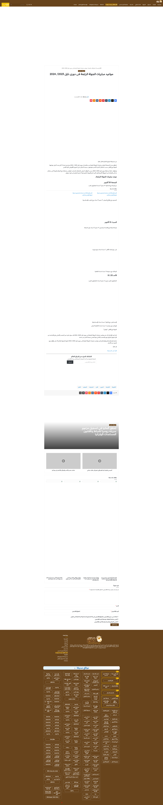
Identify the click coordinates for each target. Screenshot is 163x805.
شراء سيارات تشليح (76, 769)
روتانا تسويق (115, 739)
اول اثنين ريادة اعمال (115, 674)
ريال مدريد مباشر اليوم (56, 674)
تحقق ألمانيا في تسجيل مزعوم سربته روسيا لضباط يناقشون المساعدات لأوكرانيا (99, 431)
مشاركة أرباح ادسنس (123, 4)
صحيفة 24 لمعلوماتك (93, 4)
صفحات (75, 4)
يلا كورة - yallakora (48, 706)
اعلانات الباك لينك (87, 681)
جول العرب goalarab (76, 785)
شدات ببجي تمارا (87, 717)
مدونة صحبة (115, 757)
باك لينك (131, 4)
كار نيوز (106, 729)
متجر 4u (95, 750)
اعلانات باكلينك (72, 699)
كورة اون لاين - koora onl (57, 706)
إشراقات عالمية (91, 68)
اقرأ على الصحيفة (112, 350)
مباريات (91, 387)
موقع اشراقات (115, 701)
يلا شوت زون (57, 779)
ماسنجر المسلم (110, 692)
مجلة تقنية (95, 701)
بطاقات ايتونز (87, 778)
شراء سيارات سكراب (67, 765)
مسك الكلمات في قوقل (115, 711)
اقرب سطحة (67, 760)
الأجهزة (144, 4)
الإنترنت (154, 4)
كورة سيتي (67, 782)
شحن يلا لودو (95, 774)
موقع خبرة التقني (114, 732)
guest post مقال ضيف (67, 674)
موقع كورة (52, 739)
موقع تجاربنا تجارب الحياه (67, 688)
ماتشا (87, 794)
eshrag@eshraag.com (88, 647)
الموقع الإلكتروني (76, 611)
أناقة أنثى (106, 731)
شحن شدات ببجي (95, 769)
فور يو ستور (87, 746)
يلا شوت (76, 704)
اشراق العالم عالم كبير (87, 685)
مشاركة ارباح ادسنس (106, 674)
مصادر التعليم (87, 696)
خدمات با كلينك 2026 (76, 688)
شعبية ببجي (95, 778)
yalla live (52, 682)
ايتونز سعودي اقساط (95, 730)
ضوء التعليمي (115, 698)
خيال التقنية (115, 719)
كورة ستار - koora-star (48, 688)
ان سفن (115, 714)
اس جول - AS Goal (48, 710)
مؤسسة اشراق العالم (83, 4)
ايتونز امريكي (87, 725)
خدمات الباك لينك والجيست (76, 675)
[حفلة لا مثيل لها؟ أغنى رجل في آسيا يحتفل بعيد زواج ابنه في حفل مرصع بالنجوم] (54, 528)
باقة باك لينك (115, 686)
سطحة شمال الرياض (76, 756)
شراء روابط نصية (95, 677)
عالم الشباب (110, 680)
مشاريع (67, 692)
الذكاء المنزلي (138, 4)
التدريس (95, 685)
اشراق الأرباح (106, 761)
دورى (101, 387)
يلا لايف (71, 790)
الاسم (117, 605)
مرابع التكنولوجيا (106, 715)
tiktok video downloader (48, 792)
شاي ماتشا (95, 797)
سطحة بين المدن (76, 752)
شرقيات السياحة (106, 758)
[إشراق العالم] (159, 1)
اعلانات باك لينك (76, 695)
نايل (79, 387)
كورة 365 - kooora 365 (57, 710)
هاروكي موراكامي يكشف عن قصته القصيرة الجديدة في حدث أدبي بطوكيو (73, 578)
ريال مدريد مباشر (76, 712)
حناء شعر (87, 789)
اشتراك (70, 362)
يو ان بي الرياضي (87, 702)
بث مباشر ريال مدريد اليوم (67, 786)
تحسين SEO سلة (106, 686)
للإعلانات (59, 802)
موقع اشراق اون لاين (106, 701)
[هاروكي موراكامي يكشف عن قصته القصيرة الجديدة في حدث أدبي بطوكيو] (72, 528)
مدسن (106, 736)
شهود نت (106, 751)
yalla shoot (67, 704)
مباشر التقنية (106, 754)
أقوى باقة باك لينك (67, 684)
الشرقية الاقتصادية (106, 722)
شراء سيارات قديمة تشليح (72, 777)
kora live (48, 716)
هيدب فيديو (106, 746)
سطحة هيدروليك (67, 752)
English (102, 4)
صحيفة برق (106, 698)
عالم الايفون (114, 726)
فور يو (86, 764)
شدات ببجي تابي (87, 721)
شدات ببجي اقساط (95, 717)
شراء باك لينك (95, 673)
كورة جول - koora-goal (57, 692)
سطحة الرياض (76, 748)
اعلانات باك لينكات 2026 (52, 771)
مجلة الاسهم (115, 722)
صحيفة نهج (115, 729)
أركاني (114, 754)
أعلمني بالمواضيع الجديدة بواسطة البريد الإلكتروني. (106, 621)
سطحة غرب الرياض (67, 756)
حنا (95, 794)
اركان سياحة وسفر (110, 705)
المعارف (115, 746)
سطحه (67, 747)
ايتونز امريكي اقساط (87, 761)
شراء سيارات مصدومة (67, 773)
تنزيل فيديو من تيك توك (57, 788)
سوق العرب (76, 679)
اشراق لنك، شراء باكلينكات (95, 681)
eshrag (85, 96)
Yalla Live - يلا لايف (48, 702)
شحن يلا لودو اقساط (87, 730)
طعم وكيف (114, 751)
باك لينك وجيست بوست (96, 698)
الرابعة (107, 387)
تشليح (76, 764)
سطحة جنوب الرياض (76, 760)
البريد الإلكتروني (115, 611)
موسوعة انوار (115, 761)
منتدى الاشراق (95, 689)
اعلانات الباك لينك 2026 (87, 690)
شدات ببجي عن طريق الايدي (87, 752)
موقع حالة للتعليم (95, 706)
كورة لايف (57, 719)
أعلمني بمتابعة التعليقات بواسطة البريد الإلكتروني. (106, 619)
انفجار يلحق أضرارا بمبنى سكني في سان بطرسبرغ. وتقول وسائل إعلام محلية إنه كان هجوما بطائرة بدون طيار (109, 579)
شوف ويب (106, 719)
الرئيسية (159, 4)
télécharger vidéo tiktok (52, 797)
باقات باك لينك (87, 677)
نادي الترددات (115, 741)
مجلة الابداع (106, 739)
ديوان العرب (76, 692)
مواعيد (84, 387)
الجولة (113, 387)
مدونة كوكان (106, 726)
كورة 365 (76, 782)
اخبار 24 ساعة (87, 706)
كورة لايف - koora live (56, 756)
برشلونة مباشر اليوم (48, 674)
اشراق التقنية (106, 710)
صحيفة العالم (87, 710)
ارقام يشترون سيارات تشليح (76, 773)
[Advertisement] (81, 17)
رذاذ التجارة (106, 749)
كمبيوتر (149, 4)
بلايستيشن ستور (95, 782)
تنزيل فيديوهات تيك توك (57, 793)
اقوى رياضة (95, 693)
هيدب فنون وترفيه (95, 711)
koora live (48, 695)
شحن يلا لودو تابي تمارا (87, 757)
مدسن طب (86, 693)
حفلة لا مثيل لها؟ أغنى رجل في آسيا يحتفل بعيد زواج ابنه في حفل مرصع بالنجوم (54, 578)
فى (96, 387)
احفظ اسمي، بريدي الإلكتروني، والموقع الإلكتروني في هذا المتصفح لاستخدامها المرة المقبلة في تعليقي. (94, 616)
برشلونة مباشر (67, 708)
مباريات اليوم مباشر (76, 708)
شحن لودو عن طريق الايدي (87, 775)
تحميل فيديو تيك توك (48, 788)
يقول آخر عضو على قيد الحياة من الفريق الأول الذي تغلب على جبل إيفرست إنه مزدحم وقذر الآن (91, 579)
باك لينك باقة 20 (67, 680)
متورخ (114, 736)
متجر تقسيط (87, 738)
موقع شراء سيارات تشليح (67, 769)
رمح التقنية (114, 749)
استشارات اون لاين (106, 742)
